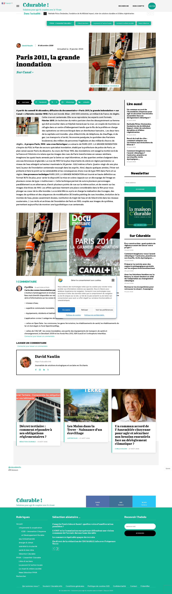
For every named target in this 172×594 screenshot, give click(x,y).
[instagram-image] (11, 484)
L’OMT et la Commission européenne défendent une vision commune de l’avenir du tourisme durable (83, 531)
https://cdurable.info (43, 361)
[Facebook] (36, 369)
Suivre (168, 468)
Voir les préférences (104, 310)
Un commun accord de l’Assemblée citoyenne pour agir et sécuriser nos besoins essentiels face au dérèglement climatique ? (140, 113)
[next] (152, 13)
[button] (113, 280)
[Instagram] (40, 369)
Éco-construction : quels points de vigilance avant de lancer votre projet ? (140, 245)
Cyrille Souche (121, 449)
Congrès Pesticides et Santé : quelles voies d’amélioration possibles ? (82, 525)
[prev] (148, 13)
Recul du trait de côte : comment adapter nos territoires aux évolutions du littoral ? (82, 13)
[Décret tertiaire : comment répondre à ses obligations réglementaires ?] (38, 405)
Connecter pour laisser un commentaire (39, 336)
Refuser (84, 310)
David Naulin (27, 45)
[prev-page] (53, 548)
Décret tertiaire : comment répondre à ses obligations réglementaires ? (36, 431)
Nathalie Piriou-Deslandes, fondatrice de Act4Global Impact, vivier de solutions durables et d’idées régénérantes (139, 128)
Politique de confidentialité (94, 315)
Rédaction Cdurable (28, 442)
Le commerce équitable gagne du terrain (73, 537)
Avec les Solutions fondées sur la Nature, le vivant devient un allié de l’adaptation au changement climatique (139, 277)
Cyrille (28, 287)
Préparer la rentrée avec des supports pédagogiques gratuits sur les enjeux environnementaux (139, 266)
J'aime (97, 496)
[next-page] (57, 548)
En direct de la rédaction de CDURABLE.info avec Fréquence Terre (83, 542)
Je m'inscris (140, 533)
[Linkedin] (44, 369)
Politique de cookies (73, 315)
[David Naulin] (19, 45)
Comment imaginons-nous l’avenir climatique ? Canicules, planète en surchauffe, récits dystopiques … (139, 154)
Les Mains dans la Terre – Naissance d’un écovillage (84, 429)
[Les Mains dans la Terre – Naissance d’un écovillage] (86, 405)
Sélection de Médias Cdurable (104, 86)
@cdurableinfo (14, 467)
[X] (48, 369)
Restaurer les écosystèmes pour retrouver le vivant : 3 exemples (139, 287)
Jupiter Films (72, 438)
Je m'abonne (140, 189)
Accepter (66, 310)
